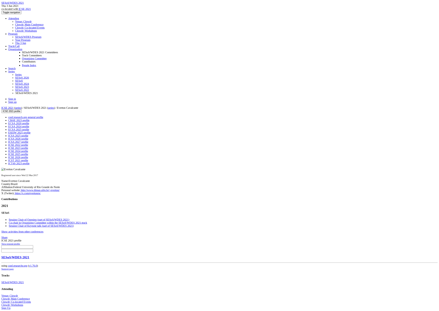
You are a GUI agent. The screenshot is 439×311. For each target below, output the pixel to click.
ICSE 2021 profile (11, 111)
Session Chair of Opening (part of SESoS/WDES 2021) (39, 219)
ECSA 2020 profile (18, 123)
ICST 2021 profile (18, 160)
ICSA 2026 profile (18, 138)
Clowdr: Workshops (26, 30)
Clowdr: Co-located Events (30, 27)
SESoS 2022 (22, 90)
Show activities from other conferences (22, 231)
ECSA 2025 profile (18, 129)
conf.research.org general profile (25, 117)
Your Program (22, 40)
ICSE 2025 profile (18, 154)
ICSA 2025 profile (18, 135)
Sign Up (5, 308)
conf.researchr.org (17, 265)
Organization (15, 49)
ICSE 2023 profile (18, 148)
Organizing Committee (34, 58)
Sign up (12, 102)
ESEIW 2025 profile (19, 132)
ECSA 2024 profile (18, 126)
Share (4, 237)
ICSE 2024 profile (18, 151)
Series (18, 74)
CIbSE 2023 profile (18, 120)
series (18, 107)
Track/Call (14, 46)
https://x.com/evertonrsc (27, 193)
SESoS (19, 80)
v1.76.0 (33, 265)
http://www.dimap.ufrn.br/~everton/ (40, 190)
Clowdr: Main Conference (29, 24)
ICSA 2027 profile (18, 141)
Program (12, 33)
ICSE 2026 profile (18, 157)
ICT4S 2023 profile (18, 163)
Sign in (12, 98)
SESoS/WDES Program (28, 36)
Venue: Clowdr (23, 21)
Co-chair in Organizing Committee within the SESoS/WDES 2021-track (48, 222)
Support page (7, 269)
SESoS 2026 (22, 77)
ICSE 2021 (25, 9)
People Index (29, 65)
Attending (13, 18)
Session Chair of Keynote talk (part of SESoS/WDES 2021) (41, 225)
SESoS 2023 (22, 86)
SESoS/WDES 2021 (15, 257)
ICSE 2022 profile (18, 145)
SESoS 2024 (22, 83)
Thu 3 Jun (20, 43)
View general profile (10, 243)
